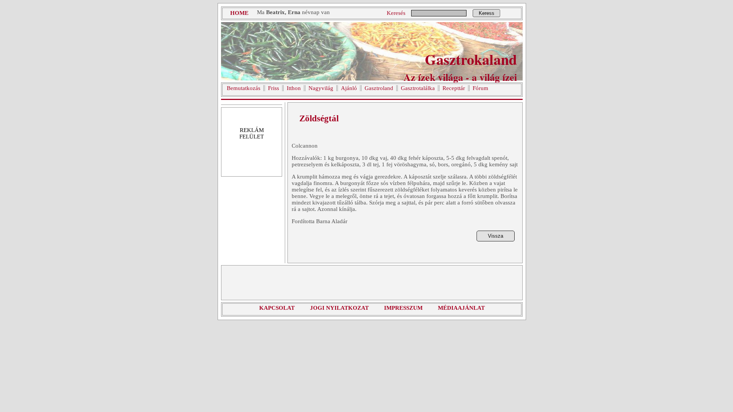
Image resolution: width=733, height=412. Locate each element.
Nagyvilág (320, 88)
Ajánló (349, 88)
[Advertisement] (372, 283)
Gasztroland (379, 88)
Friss (273, 88)
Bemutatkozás (243, 88)
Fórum (480, 88)
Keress (486, 13)
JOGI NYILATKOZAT (339, 308)
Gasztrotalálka (418, 88)
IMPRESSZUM (403, 308)
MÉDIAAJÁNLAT (461, 308)
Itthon (294, 88)
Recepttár (453, 88)
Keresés (396, 13)
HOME (239, 13)
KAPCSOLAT (277, 308)
